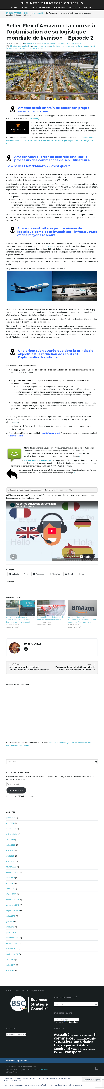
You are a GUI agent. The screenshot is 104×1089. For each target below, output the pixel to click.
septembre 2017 (13, 954)
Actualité (74, 7)
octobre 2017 (11, 948)
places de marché (21, 48)
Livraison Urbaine (78, 1041)
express (85, 46)
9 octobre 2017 (13, 44)
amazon (35, 46)
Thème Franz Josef (40, 1069)
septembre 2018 (13, 910)
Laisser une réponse (73, 44)
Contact (88, 7)
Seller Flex (39, 48)
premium (31, 48)
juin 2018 (10, 921)
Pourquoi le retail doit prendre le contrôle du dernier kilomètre (50, 618)
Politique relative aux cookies (72, 1085)
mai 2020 (10, 850)
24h (11, 46)
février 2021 (11, 828)
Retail (58, 1052)
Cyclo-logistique (86, 1035)
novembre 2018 (12, 905)
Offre (24, 7)
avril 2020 (10, 856)
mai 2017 (10, 970)
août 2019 (10, 877)
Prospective (77, 1049)
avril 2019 (10, 888)
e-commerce (67, 46)
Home (14, 7)
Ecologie (90, 1038)
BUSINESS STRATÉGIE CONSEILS (52, 3)
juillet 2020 (10, 845)
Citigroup (49, 246)
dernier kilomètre (56, 46)
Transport (60, 44)
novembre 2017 (12, 943)
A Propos (59, 7)
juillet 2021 (10, 817)
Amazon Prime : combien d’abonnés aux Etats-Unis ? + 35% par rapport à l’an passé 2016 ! (82, 619)
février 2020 (11, 867)
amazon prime (44, 46)
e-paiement (79, 1039)
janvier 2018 (11, 932)
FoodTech (59, 1042)
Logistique (62, 1045)
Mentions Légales (14, 1060)
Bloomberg (34, 118)
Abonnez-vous (16, 790)
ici (80, 456)
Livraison (10, 48)
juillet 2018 (10, 916)
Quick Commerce (89, 1049)
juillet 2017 (10, 965)
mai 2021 (10, 823)
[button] (29, 286)
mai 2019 (10, 883)
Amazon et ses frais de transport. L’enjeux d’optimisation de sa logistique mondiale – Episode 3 (20, 619)
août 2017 (10, 959)
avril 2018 (10, 927)
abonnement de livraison (22, 46)
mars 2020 (10, 861)
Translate (73, 1022)
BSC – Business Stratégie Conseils (38, 460)
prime (15, 422)
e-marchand (77, 46)
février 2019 (11, 894)
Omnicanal (62, 1048)
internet (92, 46)
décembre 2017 (12, 937)
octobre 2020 (11, 834)
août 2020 (10, 839)
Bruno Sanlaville (30, 44)
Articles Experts (41, 7)
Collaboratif (74, 1035)
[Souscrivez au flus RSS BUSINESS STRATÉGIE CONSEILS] (96, 1068)
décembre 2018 (12, 899)
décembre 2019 (12, 872)
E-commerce (51, 44)
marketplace (79, 1045)
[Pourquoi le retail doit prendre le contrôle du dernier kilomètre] (51, 608)
